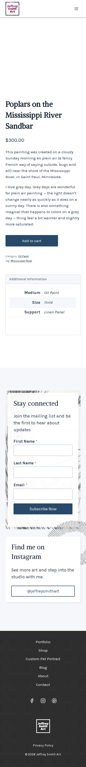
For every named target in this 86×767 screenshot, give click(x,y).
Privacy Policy (43, 745)
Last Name (25, 463)
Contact (43, 684)
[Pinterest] (54, 701)
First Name (25, 441)
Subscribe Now (43, 508)
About (43, 676)
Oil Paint (23, 256)
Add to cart (31, 240)
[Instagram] (43, 701)
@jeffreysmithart (43, 591)
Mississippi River (21, 260)
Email (20, 485)
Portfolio (43, 642)
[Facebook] (32, 701)
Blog (43, 667)
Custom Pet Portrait (43, 658)
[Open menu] (76, 8)
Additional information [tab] (28, 279)
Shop (43, 650)
